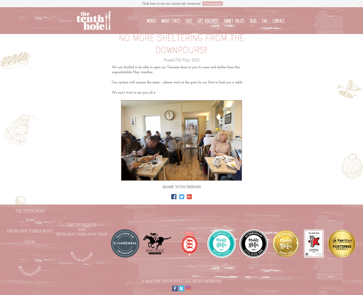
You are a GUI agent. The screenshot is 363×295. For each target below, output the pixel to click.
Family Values (234, 20)
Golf (189, 20)
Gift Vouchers (208, 20)
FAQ (264, 20)
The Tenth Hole (29, 211)
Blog (253, 20)
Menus (151, 20)
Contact (279, 20)
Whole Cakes (170, 20)
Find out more (212, 3)
